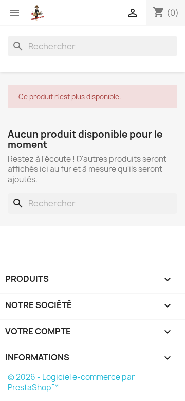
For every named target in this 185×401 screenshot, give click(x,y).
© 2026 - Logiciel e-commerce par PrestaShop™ (71, 382)
